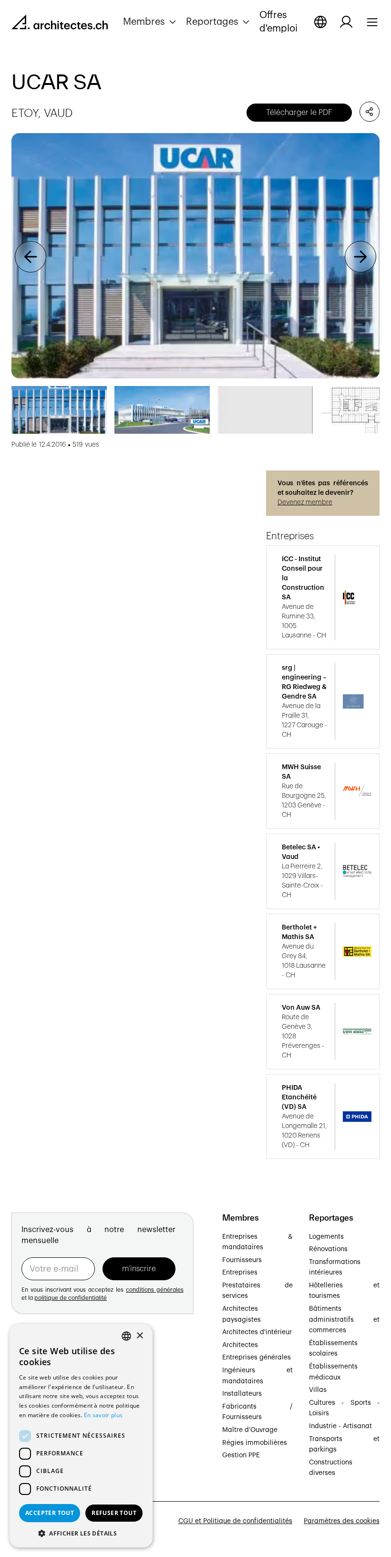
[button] (150, 21)
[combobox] (126, 1336)
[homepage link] (59, 23)
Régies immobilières (254, 1443)
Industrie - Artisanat (340, 1426)
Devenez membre (305, 502)
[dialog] (81, 1435)
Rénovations (328, 1249)
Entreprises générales (256, 1357)
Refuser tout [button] (114, 1513)
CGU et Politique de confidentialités (235, 1521)
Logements (326, 1236)
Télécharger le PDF (299, 112)
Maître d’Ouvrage (250, 1430)
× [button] (139, 1335)
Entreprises (239, 1272)
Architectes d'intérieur (257, 1332)
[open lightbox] (195, 256)
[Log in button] (346, 22)
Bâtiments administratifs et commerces (344, 1320)
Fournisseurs (242, 1260)
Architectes (240, 1345)
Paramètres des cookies (342, 1521)
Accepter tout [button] (49, 1513)
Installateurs (242, 1393)
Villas (318, 1390)
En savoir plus (103, 1415)
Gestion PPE (241, 1455)
